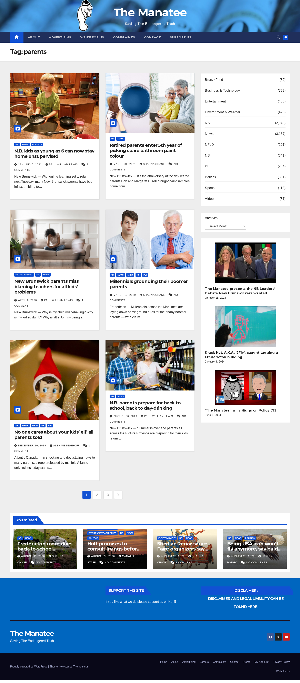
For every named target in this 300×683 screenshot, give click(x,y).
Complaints (124, 37)
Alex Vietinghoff (66, 445)
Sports (209, 188)
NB (17, 144)
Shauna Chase (154, 164)
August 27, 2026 (103, 556)
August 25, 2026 (243, 556)
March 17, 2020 (125, 295)
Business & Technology (222, 90)
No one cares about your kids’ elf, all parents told (53, 434)
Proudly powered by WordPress (29, 666)
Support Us (180, 37)
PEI (145, 275)
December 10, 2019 (32, 445)
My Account (261, 661)
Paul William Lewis (64, 164)
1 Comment (184, 562)
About (34, 37)
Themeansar (80, 666)
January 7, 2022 (30, 164)
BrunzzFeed (214, 79)
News (25, 144)
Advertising (60, 37)
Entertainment (24, 275)
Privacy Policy (281, 661)
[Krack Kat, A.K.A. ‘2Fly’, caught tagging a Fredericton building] (245, 326)
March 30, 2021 (125, 164)
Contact (152, 37)
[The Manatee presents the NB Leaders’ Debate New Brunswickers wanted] (245, 262)
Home (163, 661)
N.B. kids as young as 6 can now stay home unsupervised (54, 153)
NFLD (130, 275)
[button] (278, 37)
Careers (204, 661)
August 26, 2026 (173, 556)
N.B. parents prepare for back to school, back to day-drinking (145, 405)
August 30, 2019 (125, 416)
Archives (211, 218)
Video (209, 198)
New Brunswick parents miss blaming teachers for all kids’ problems (46, 286)
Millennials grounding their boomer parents (149, 284)
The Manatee (150, 12)
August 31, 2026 (33, 556)
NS (138, 275)
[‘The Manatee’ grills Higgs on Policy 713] (245, 387)
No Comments (46, 562)
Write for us (92, 37)
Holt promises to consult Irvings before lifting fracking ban (113, 549)
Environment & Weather (222, 112)
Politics (37, 144)
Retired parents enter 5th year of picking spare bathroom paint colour (146, 150)
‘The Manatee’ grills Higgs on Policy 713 (240, 410)
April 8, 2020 (28, 300)
